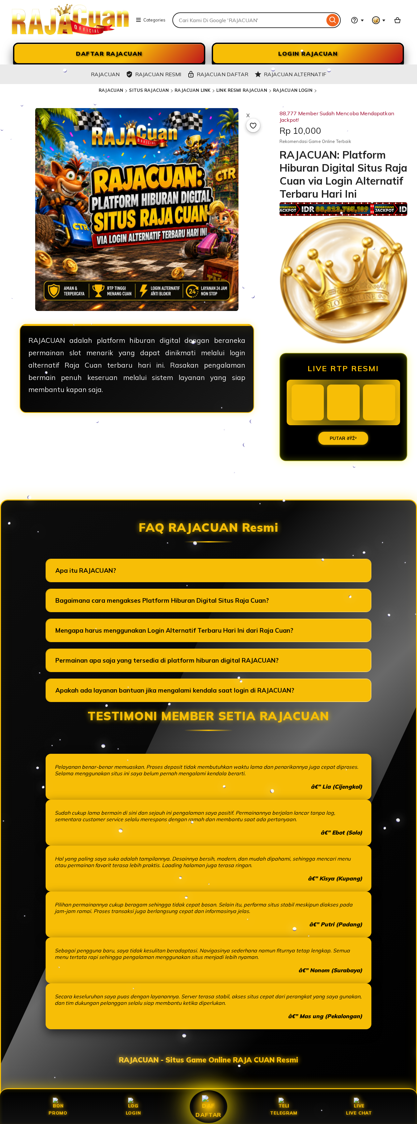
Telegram (283, 1113)
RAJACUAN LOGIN (292, 90)
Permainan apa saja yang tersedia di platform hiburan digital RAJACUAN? (167, 660)
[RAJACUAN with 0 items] (397, 20)
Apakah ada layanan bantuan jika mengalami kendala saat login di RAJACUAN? (174, 690)
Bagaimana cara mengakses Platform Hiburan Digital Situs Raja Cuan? (162, 600)
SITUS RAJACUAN (149, 90)
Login (133, 1113)
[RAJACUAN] (70, 33)
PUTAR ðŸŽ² (343, 438)
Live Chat (359, 1113)
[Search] (333, 20)
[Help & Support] (357, 20)
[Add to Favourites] (253, 125)
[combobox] (248, 20)
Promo (58, 1113)
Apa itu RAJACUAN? (85, 570)
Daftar (208, 1114)
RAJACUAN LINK (192, 90)
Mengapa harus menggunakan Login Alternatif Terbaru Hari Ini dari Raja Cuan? (174, 630)
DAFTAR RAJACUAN (109, 53)
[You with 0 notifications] (379, 20)
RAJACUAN (111, 90)
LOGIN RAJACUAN (308, 53)
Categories (154, 19)
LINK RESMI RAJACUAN (241, 90)
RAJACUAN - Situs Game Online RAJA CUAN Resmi (208, 1059)
